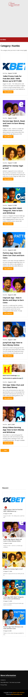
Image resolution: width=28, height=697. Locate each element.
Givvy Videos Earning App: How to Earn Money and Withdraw (13, 429)
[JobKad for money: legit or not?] (14, 152)
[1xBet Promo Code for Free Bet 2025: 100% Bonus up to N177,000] (14, 63)
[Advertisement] (14, 22)
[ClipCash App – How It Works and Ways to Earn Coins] (14, 284)
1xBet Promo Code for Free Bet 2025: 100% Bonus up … (13, 510)
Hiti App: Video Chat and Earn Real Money (13, 386)
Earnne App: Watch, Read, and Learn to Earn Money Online (14, 123)
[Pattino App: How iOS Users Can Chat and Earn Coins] (14, 240)
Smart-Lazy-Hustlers (18, 692)
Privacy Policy (4, 684)
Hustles (5, 118)
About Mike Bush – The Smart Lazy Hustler (10, 682)
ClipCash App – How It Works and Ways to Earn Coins (13, 300)
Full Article (8, 92)
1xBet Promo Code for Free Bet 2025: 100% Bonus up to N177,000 (12, 78)
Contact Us (3, 680)
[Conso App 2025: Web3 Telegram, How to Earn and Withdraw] (14, 195)
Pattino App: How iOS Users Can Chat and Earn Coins (13, 255)
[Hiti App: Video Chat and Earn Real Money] (14, 372)
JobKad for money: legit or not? (13, 167)
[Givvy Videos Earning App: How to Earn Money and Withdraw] (14, 414)
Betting (5, 73)
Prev (5, 450)
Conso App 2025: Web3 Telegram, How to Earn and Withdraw (13, 210)
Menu (4, 39)
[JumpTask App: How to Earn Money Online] (14, 329)
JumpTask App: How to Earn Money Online (12, 343)
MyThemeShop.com (16, 694)
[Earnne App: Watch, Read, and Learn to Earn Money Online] (14, 108)
